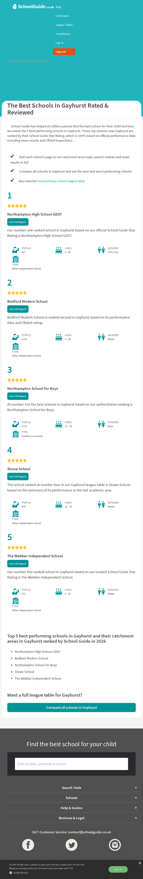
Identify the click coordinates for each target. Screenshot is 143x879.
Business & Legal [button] (71, 818)
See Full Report (17, 222)
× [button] (139, 863)
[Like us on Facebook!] (28, 845)
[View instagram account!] (114, 845)
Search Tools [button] (71, 787)
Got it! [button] (118, 869)
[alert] (71, 869)
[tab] (71, 787)
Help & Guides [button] (71, 808)
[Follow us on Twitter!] (71, 845)
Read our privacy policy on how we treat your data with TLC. (41, 868)
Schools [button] (71, 797)
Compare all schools (71, 707)
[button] (49, 872)
